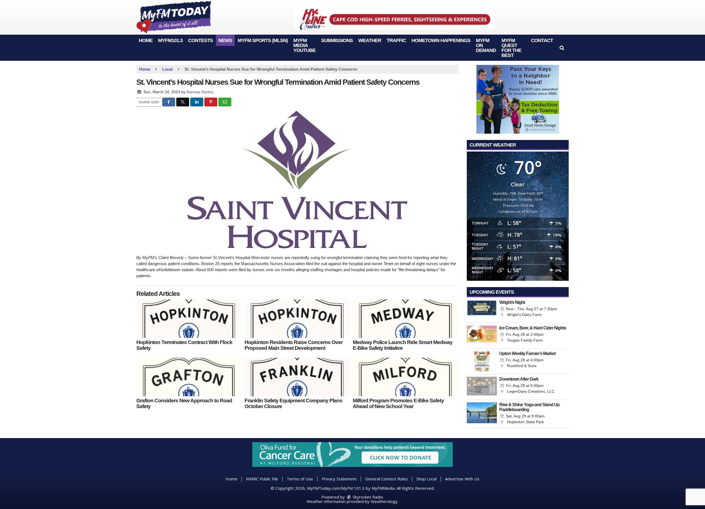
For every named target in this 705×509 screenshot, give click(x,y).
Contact (542, 40)
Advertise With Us (462, 479)
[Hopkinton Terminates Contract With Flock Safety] (188, 318)
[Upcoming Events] (482, 310)
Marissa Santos (199, 92)
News (225, 40)
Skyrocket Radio (367, 497)
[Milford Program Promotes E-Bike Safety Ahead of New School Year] (405, 377)
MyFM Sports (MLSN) (263, 40)
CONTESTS (200, 40)
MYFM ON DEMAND (486, 45)
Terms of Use (300, 479)
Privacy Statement (339, 479)
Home (146, 40)
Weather (369, 40)
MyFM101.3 (170, 40)
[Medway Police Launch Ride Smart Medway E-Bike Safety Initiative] (405, 318)
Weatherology (384, 501)
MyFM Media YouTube (304, 45)
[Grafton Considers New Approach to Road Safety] (188, 377)
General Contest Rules (386, 479)
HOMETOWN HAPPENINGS (440, 40)
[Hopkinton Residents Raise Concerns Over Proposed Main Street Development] (297, 318)
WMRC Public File (262, 479)
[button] (561, 48)
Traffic (396, 40)
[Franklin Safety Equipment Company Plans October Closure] (297, 377)
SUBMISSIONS (337, 40)
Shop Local (426, 479)
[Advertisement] (394, 17)
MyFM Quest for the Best (511, 48)
